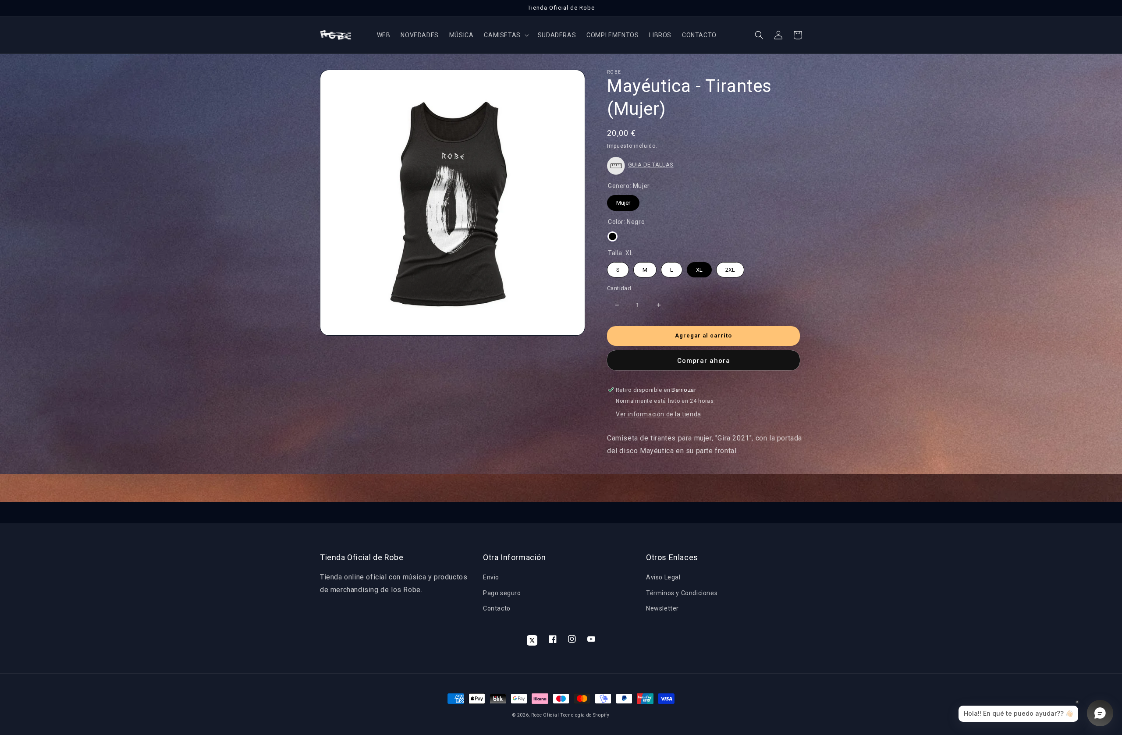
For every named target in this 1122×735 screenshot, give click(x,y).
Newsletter (662, 608)
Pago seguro (502, 593)
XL (699, 267)
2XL (730, 267)
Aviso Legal (663, 577)
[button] (505, 35)
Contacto (497, 608)
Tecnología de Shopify (585, 715)
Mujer (623, 200)
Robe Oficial (545, 715)
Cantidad (619, 288)
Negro (612, 236)
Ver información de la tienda (658, 414)
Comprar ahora (703, 361)
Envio (491, 577)
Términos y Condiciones (681, 593)
